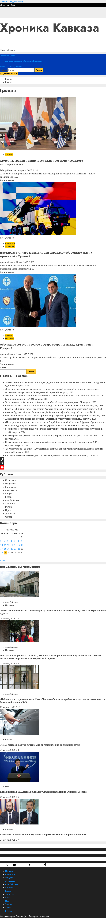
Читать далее (7, 180)
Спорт (8, 493)
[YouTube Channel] (53, 467)
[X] (53, 463)
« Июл (3, 560)
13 (12, 545)
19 (8, 548)
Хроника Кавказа (49, 27)
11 (5, 545)
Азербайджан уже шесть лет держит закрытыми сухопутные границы (42, 418)
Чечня (8, 516)
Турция (8, 904)
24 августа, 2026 (8, 618)
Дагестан (10, 513)
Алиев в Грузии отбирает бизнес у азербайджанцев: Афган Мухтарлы (41, 412)
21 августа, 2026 (8, 707)
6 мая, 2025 (22, 354)
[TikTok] (53, 459)
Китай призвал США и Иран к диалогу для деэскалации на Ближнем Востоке (46, 405)
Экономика (10, 246)
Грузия (8, 506)
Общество (10, 483)
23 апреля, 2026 (24, 170)
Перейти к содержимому (11, 1)
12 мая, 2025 (22, 262)
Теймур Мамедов (8, 170)
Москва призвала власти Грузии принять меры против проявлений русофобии (47, 415)
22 (19, 548)
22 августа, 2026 (8, 663)
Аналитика (10, 243)
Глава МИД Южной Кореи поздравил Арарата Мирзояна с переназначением (45, 409)
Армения (9, 154)
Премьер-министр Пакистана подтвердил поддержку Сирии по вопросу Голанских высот (52, 435)
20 (12, 548)
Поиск (3, 367)
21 (15, 548)
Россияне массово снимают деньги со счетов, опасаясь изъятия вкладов (43, 455)
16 (22, 545)
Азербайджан (12, 500)
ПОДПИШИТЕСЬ (9, 73)
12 (8, 545)
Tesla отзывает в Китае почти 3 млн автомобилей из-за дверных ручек (42, 402)
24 (1, 552)
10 (1, 545)
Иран (8, 510)
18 (5, 548)
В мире (9, 496)
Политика (9, 338)
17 (1, 548)
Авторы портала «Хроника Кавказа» (24, 61)
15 (19, 545)
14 (15, 545)
